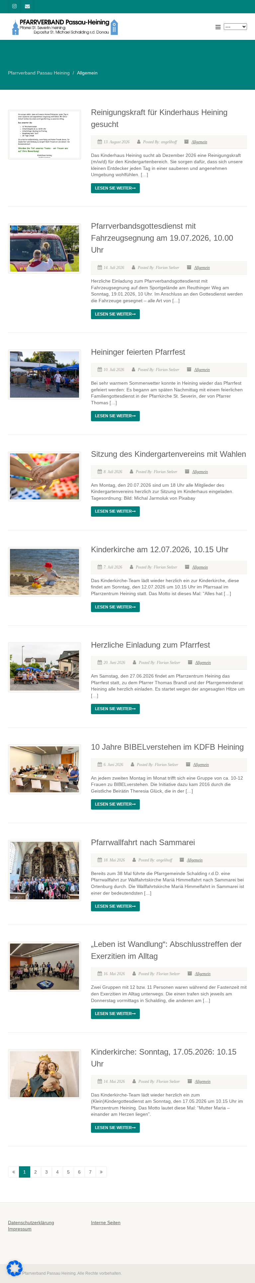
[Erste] (13, 1172)
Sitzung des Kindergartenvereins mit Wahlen (168, 453)
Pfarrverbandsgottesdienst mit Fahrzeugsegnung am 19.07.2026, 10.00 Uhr (162, 237)
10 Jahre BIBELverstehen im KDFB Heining (167, 746)
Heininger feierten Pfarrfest (138, 351)
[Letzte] (101, 1172)
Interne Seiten (106, 1222)
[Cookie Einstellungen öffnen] (15, 1274)
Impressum (20, 1228)
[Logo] (65, 27)
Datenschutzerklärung (31, 1222)
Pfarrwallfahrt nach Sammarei (143, 842)
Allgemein (199, 142)
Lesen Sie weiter (113, 188)
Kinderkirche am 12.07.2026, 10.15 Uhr (159, 549)
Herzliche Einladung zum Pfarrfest (150, 644)
